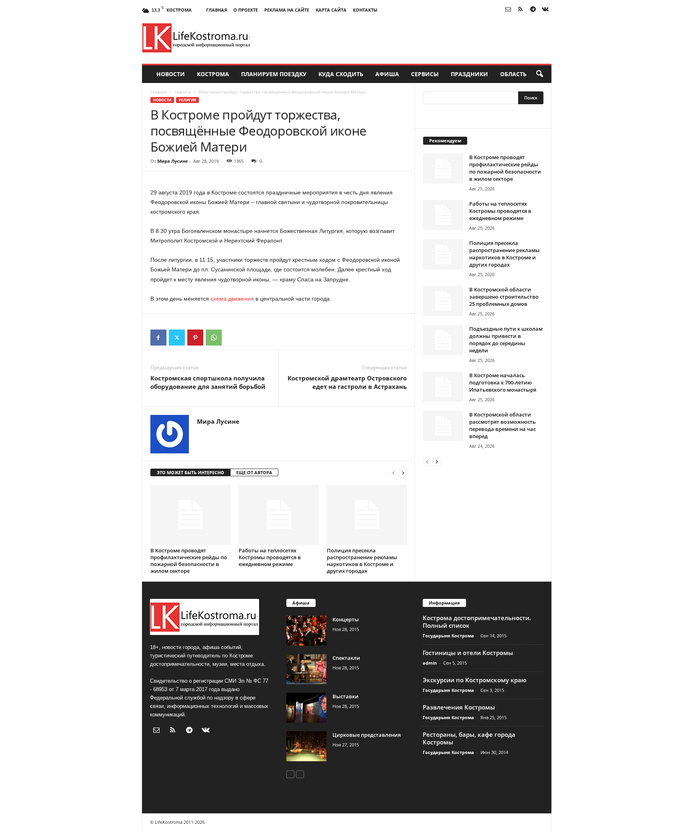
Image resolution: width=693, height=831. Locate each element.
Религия (187, 100)
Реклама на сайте (286, 10)
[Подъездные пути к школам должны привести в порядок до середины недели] (443, 340)
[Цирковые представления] (306, 746)
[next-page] (403, 473)
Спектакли (346, 657)
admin (430, 663)
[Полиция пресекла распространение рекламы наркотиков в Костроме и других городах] (367, 515)
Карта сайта (331, 10)
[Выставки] (306, 708)
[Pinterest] (195, 338)
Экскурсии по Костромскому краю (475, 680)
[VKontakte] (545, 10)
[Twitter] (177, 338)
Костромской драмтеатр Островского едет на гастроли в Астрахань (347, 382)
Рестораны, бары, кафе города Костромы (469, 738)
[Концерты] (306, 631)
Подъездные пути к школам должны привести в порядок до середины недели (506, 339)
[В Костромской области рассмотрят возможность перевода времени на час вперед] (443, 426)
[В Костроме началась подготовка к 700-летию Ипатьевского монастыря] (443, 387)
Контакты (365, 10)
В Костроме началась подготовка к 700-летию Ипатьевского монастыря (502, 382)
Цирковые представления (366, 734)
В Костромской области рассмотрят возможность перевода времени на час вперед (502, 425)
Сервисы (425, 74)
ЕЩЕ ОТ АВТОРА (254, 472)
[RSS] (520, 10)
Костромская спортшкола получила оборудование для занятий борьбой (207, 382)
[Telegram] (533, 10)
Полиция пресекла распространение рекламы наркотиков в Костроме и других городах (362, 560)
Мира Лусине (172, 161)
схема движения (232, 298)
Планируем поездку (273, 74)
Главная (216, 10)
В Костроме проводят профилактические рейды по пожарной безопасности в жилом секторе (188, 560)
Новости (170, 74)
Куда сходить (340, 74)
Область (513, 74)
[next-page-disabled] (300, 774)
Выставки (345, 696)
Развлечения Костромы (459, 707)
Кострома (213, 74)
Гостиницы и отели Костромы (468, 653)
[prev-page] (393, 473)
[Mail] (508, 10)
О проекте (245, 10)
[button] (539, 74)
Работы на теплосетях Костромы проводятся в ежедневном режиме (270, 557)
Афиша (387, 74)
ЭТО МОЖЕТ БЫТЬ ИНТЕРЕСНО (190, 472)
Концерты (345, 619)
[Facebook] (158, 338)
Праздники (469, 74)
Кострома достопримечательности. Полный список (477, 621)
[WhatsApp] (214, 338)
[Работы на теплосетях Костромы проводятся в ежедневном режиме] (279, 515)
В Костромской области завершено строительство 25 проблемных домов (504, 296)
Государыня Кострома (448, 636)
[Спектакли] (306, 669)
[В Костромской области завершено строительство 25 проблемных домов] (443, 301)
